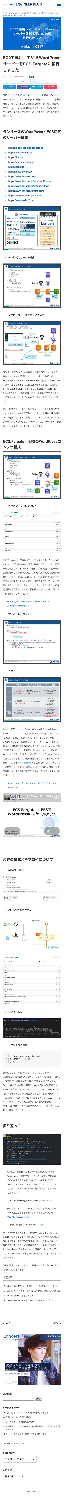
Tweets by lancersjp (13, 1443)
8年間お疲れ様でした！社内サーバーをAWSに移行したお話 (32, 1286)
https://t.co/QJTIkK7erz (17, 1216)
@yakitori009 (26, 762)
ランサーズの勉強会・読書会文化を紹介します (27, 1434)
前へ (7, 1323)
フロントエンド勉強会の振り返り (21, 1421)
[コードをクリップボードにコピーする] (58, 1057)
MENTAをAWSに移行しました (20, 1295)
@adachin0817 (27, 95)
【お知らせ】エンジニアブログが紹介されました (28, 1412)
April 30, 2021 (47, 1200)
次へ (57, 1323)
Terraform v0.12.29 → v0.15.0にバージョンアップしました (32, 1300)
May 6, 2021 (39, 1224)
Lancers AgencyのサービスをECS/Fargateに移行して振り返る (34, 1290)
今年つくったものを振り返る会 (20, 1417)
